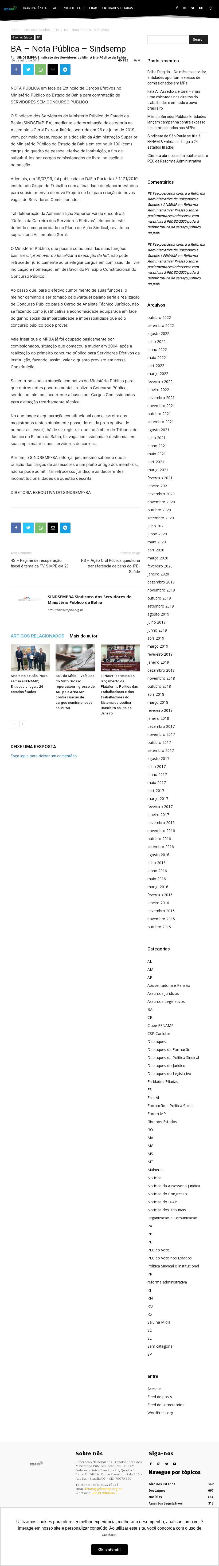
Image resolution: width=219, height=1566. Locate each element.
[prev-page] (14, 724)
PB (149, 1233)
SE (149, 1338)
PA (149, 1225)
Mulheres (155, 1169)
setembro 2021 (160, 421)
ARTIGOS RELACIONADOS (37, 636)
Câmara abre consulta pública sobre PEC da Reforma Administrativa (177, 158)
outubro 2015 (159, 926)
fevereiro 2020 (160, 566)
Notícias (154, 1177)
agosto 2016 (158, 854)
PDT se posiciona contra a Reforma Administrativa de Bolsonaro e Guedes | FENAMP (176, 250)
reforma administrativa (167, 1282)
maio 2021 (156, 453)
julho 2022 (156, 341)
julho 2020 (156, 525)
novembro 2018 (161, 678)
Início (15, 30)
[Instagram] (185, 8)
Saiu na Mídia (158, 1322)
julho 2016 (156, 862)
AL (149, 961)
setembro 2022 (160, 325)
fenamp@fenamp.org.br (103, 1489)
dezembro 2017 (161, 726)
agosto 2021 (158, 429)
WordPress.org (160, 1412)
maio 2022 (156, 357)
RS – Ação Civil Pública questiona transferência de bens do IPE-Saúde (110, 566)
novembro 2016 (161, 830)
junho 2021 (157, 445)
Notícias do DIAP (162, 1201)
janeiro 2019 (158, 662)
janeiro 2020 (158, 574)
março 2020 (157, 557)
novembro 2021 (161, 405)
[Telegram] (65, 69)
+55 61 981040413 (105, 1493)
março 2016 (157, 886)
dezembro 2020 (161, 493)
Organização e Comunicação (172, 1217)
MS (150, 1153)
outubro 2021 (159, 413)
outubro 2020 (159, 509)
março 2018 (157, 702)
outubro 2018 (159, 686)
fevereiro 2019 (160, 654)
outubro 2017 (159, 742)
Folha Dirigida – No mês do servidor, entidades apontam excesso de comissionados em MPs (177, 77)
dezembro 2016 (161, 822)
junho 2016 (157, 870)
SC (149, 1330)
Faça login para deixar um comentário (44, 755)
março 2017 (157, 798)
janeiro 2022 (158, 389)
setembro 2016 (160, 846)
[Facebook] (177, 8)
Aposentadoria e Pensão (168, 985)
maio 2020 (156, 541)
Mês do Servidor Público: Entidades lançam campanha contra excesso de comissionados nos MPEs (176, 122)
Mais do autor (83, 636)
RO (150, 1306)
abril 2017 (155, 790)
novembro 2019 (161, 590)
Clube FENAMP (160, 1025)
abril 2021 (155, 461)
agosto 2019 (158, 614)
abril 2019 (155, 638)
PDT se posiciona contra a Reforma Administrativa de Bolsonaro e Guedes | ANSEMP (176, 199)
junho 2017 (157, 774)
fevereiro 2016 (160, 894)
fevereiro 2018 (160, 710)
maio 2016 (156, 878)
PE (149, 1241)
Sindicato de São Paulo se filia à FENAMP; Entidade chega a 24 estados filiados (174, 141)
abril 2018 (155, 694)
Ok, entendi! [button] (109, 1549)
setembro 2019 (160, 606)
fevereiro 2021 (160, 477)
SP (149, 1354)
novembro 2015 (161, 918)
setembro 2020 (160, 517)
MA (150, 1137)
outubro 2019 (159, 598)
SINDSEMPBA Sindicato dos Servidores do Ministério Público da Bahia (71, 57)
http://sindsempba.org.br (65, 610)
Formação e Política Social (170, 1105)
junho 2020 (157, 533)
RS (149, 1314)
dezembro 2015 (161, 910)
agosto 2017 (158, 758)
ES (149, 1089)
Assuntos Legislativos (166, 1001)
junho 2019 (157, 630)
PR (149, 1274)
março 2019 (157, 646)
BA (57, 30)
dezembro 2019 (161, 582)
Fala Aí (153, 1097)
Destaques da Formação (168, 1049)
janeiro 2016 (158, 902)
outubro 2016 (159, 838)
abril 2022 (155, 365)
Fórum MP (156, 1113)
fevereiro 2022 (160, 381)
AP (149, 977)
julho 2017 (156, 766)
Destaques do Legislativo (169, 1073)
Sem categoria (160, 1346)
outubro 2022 (159, 317)
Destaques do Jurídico (166, 1065)
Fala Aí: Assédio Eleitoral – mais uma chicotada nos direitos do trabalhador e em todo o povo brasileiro (174, 99)
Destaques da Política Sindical (173, 1057)
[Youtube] (200, 8)
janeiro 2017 (158, 814)
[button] (210, 8)
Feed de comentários (165, 1404)
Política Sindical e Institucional (173, 1266)
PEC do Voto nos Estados (169, 1257)
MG (150, 1145)
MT (150, 1161)
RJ (149, 1290)
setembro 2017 (160, 750)
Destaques (156, 1041)
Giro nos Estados (37, 30)
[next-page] (22, 724)
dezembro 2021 (161, 397)
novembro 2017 (161, 734)
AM (150, 969)
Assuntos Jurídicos (163, 993)
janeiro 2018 (158, 718)
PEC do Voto (158, 1249)
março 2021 (157, 469)
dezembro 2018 (161, 670)
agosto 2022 (158, 333)
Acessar (154, 1388)
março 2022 (157, 373)
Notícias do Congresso (167, 1193)
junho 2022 (157, 349)
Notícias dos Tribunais (166, 1209)
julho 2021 (156, 437)
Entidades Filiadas (162, 1081)
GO (150, 1129)
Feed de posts (159, 1396)
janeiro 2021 (158, 485)
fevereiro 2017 (160, 806)
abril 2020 (155, 549)
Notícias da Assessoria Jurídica (173, 1185)
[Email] (53, 69)
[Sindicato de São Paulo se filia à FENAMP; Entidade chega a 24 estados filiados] (30, 657)
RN (150, 1298)
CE (149, 1017)
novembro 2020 (161, 501)
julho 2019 (156, 622)
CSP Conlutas (159, 1033)
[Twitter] (192, 8)
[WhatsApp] (40, 69)
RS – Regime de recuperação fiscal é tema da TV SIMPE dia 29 (40, 563)
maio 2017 (156, 782)
